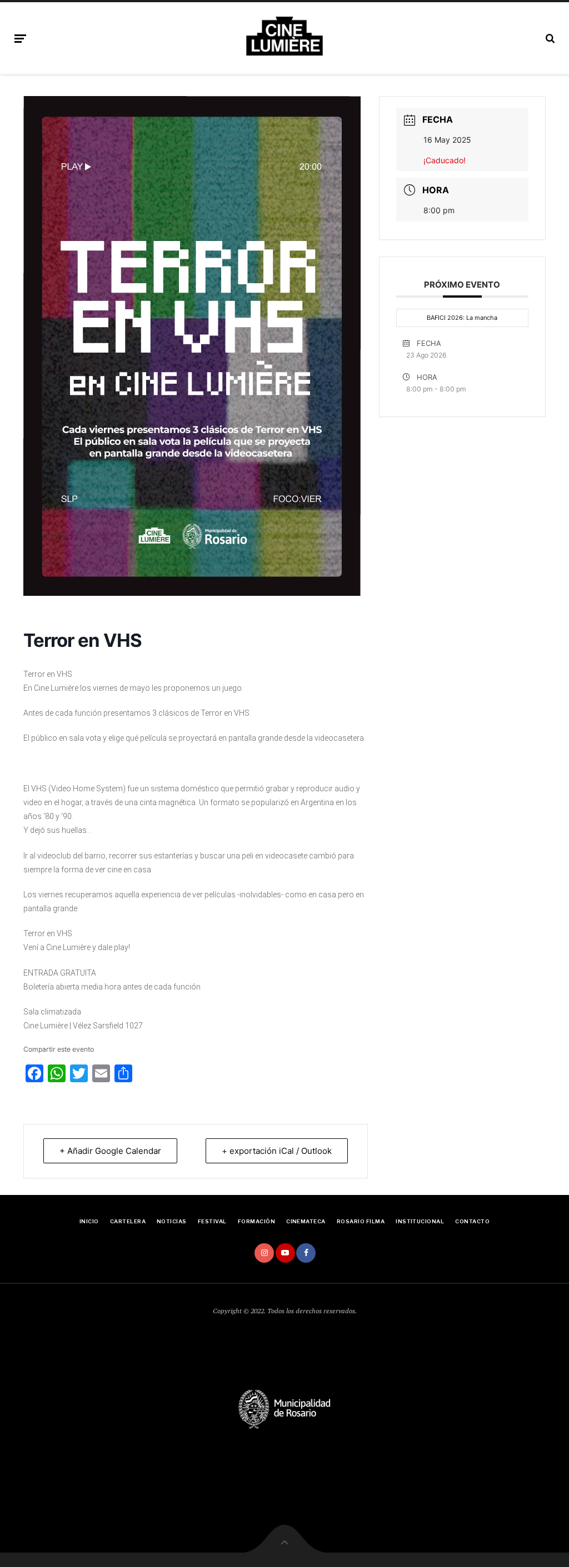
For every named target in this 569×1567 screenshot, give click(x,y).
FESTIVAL (212, 1221)
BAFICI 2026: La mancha (462, 318)
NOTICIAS (172, 1221)
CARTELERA (128, 1221)
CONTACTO (472, 1221)
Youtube (285, 1253)
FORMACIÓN (256, 1221)
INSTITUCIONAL (420, 1221)
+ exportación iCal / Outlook (277, 1151)
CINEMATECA (306, 1221)
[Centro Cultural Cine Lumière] (284, 36)
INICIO (89, 1221)
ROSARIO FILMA (361, 1221)
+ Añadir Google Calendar (110, 1151)
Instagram (264, 1253)
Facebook (306, 1253)
